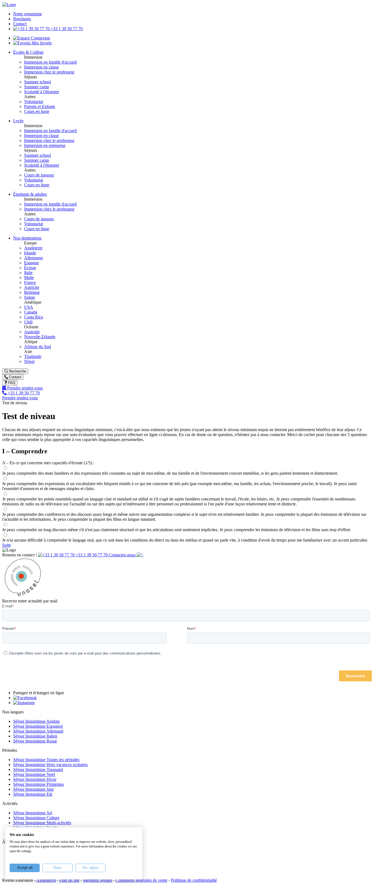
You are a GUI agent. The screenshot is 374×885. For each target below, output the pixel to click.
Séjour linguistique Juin (33, 789)
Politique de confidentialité (194, 880)
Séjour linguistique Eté (32, 794)
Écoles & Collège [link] (28, 52)
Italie (28, 272)
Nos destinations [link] (27, 238)
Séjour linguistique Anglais (36, 721)
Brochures (22, 18)
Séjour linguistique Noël (34, 774)
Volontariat (33, 101)
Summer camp (36, 86)
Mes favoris (41, 43)
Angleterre (33, 248)
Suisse (29, 297)
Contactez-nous (123, 555)
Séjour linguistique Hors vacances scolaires (50, 764)
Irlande (30, 253)
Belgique (32, 292)
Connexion (40, 38)
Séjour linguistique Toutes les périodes (46, 759)
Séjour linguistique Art (32, 812)
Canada (30, 312)
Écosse (30, 267)
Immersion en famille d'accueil (50, 62)
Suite (6, 545)
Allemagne (33, 257)
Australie (32, 331)
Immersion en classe (41, 67)
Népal (29, 361)
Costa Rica (33, 317)
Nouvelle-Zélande (39, 336)
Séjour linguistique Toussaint (38, 769)
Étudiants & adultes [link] (30, 194)
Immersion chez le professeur (49, 72)
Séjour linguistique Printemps (38, 784)
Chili (28, 322)
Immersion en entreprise (44, 145)
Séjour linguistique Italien (35, 736)
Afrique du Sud (37, 346)
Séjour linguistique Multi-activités (42, 822)
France (30, 282)
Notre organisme (27, 14)
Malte (29, 277)
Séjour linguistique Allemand (38, 731)
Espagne (31, 262)
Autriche (31, 287)
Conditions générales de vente (141, 880)
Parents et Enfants (39, 106)
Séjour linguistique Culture (36, 817)
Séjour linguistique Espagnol (38, 726)
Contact (20, 23)
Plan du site (69, 880)
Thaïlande (32, 356)
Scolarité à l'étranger (41, 91)
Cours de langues (39, 175)
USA (28, 307)
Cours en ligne (36, 111)
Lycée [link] (18, 120)
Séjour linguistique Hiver (34, 779)
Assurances (46, 880)
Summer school (37, 81)
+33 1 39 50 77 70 (66, 28)
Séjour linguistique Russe (35, 741)
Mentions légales (97, 880)
